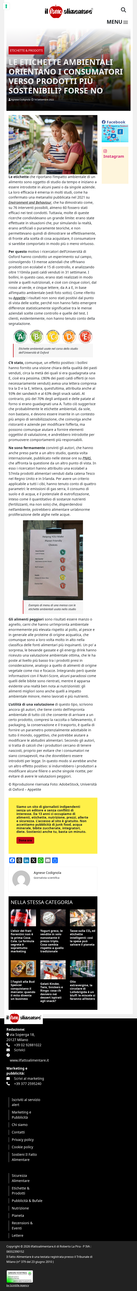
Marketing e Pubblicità (21, 1115)
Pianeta (18, 1215)
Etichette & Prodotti (20, 1191)
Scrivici (19, 1049)
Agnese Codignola (20, 99)
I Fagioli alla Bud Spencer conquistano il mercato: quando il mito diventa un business (23, 990)
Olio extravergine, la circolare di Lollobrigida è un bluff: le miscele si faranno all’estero (82, 990)
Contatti (18, 1132)
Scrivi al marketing (29, 1078)
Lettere (17, 1235)
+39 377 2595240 (27, 1083)
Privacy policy (23, 1139)
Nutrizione (20, 1208)
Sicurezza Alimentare (21, 1178)
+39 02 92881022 (27, 1044)
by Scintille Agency (17, 1285)
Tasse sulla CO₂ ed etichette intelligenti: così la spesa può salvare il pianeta (82, 937)
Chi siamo (20, 1124)
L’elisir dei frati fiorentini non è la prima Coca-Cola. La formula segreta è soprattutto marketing (22, 941)
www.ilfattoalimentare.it (29, 1060)
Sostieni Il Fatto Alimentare (24, 1157)
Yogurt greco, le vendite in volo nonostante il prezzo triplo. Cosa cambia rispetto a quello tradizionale (52, 941)
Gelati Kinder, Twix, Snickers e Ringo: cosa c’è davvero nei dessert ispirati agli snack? (51, 992)
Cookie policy (22, 1147)
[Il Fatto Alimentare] (68, 11)
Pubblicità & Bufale (27, 1200)
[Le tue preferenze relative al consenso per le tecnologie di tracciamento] (6, 6)
